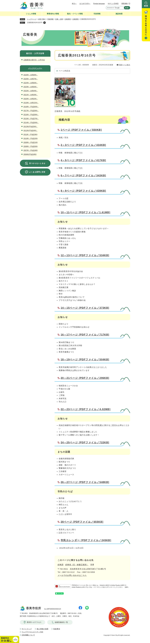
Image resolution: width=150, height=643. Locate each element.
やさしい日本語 (113, 3)
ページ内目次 (64, 71)
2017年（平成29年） (31, 111)
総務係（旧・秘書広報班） (76, 565)
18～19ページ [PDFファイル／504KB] (85, 359)
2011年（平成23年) (30, 134)
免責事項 (56, 629)
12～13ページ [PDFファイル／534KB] (85, 255)
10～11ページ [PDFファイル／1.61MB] (85, 212)
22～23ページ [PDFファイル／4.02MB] (86, 409)
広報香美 (68, 19)
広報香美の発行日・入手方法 (34, 60)
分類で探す (42, 19)
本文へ (74, 3)
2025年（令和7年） (30, 79)
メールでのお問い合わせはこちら (72, 575)
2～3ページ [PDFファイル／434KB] (83, 145)
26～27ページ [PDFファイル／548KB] (85, 482)
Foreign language (99, 3)
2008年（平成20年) (30, 146)
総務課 (60, 565)
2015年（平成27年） (31, 118)
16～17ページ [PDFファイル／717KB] (85, 334)
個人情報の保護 (42, 629)
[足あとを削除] (44, 22)
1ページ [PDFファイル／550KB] (81, 129)
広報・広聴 (59, 19)
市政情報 (50, 19)
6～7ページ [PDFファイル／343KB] (83, 175)
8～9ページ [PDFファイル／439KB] (83, 190)
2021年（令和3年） (30, 95)
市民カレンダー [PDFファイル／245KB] (86, 540)
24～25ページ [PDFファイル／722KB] (85, 442)
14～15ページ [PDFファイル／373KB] (85, 307)
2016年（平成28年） (31, 115)
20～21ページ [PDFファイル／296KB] (85, 378)
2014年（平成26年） (31, 122)
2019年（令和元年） (31, 103)
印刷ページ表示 (124, 65)
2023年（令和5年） (30, 87)
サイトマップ (27, 629)
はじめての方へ (84, 3)
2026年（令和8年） (30, 75)
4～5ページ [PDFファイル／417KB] (83, 160)
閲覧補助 (125, 3)
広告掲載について (28, 635)
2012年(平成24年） (30, 130)
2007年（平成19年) (30, 150)
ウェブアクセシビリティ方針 (32, 632)
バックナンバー (35, 68)
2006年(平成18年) (30, 154)
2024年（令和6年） (30, 83)
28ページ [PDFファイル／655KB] (82, 521)
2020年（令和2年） (30, 99)
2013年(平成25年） (30, 126)
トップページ (31, 19)
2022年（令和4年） (30, 91)
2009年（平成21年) (30, 142)
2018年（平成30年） (31, 107)
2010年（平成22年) (30, 138)
